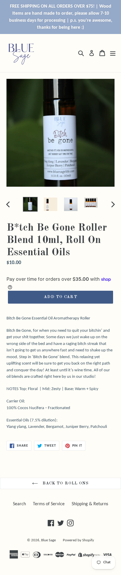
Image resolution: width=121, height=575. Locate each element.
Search (19, 504)
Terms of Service (49, 504)
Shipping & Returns (90, 504)
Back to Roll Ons (65, 483)
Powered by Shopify (78, 540)
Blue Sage (48, 540)
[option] (30, 204)
